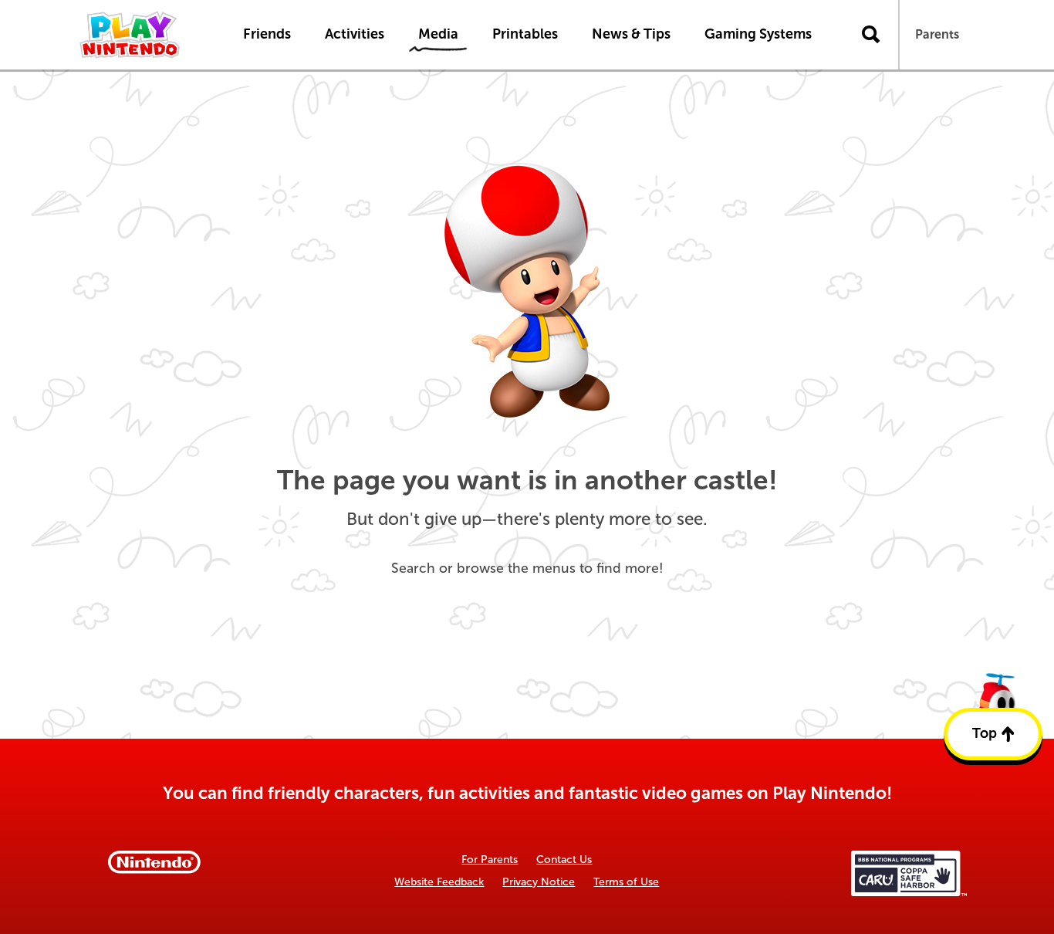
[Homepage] (145, 35)
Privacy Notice (538, 882)
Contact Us (564, 859)
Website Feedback (439, 882)
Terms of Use (626, 882)
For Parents (489, 859)
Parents (937, 34)
